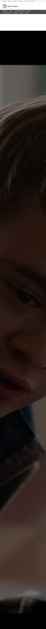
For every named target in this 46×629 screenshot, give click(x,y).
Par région (4, 10)
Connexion (21, 1)
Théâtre (26, 12)
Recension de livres (7, 12)
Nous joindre (14, 1)
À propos (4, 1)
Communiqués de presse (19, 10)
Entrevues (28, 10)
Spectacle (15, 12)
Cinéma (10, 10)
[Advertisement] (23, 22)
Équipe (9, 1)
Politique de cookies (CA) (29, 1)
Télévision (21, 12)
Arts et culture (13, 6)
